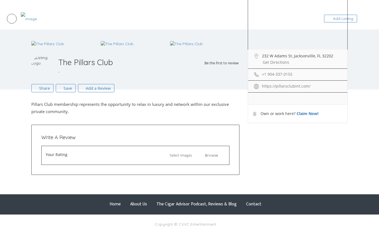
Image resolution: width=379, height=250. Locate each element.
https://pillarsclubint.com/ (286, 86)
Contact (114, 4)
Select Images (181, 155)
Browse (211, 155)
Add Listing (342, 18)
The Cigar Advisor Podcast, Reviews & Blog (71, 4)
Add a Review (98, 88)
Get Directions (276, 62)
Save (67, 88)
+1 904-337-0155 (277, 74)
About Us (26, 4)
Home (11, 4)
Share (44, 88)
